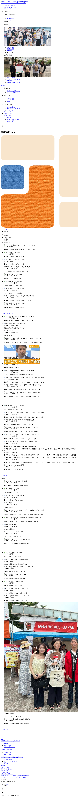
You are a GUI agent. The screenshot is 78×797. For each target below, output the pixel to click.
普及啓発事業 (10, 49)
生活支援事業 (10, 47)
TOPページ (4, 739)
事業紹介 (9, 749)
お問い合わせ (7, 8)
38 (12, 313)
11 (3, 313)
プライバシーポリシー (13, 119)
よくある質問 (10, 121)
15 (9, 313)
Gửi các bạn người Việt (9, 5)
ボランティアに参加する (13, 79)
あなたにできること (17, 757)
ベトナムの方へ (8, 111)
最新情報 (9, 118)
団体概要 (6, 743)
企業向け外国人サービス (13, 82)
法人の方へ (10, 80)
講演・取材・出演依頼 (10, 7)
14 (7, 313)
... (10, 313)
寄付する (3, 85)
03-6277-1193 (9, 784)
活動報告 (9, 50)
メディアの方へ (8, 113)
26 (7, 729)
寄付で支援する (11, 77)
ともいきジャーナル (12, 20)
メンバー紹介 (10, 18)
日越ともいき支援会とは (13, 91)
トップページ (7, 229)
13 (6, 313)
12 (4, 313)
